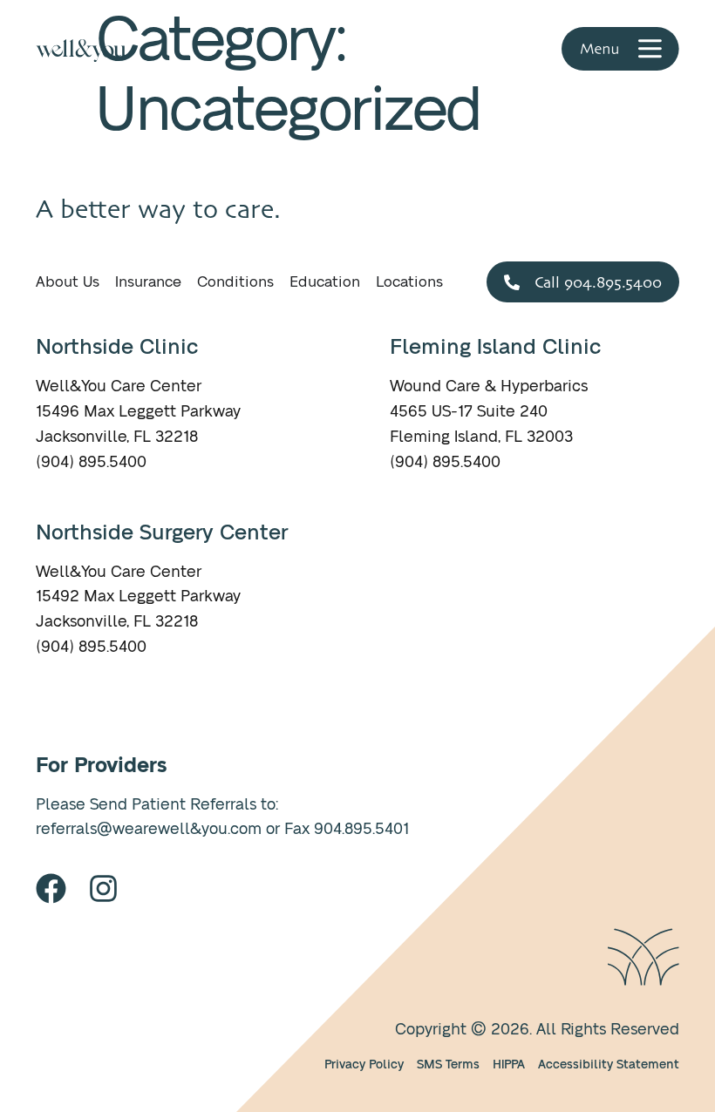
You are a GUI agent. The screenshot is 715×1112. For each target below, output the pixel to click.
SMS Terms (448, 1064)
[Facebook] (51, 888)
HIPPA (509, 1064)
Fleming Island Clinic (495, 347)
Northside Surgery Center (162, 533)
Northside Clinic (117, 347)
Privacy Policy (364, 1064)
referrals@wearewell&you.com (149, 829)
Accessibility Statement (608, 1064)
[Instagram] (103, 888)
